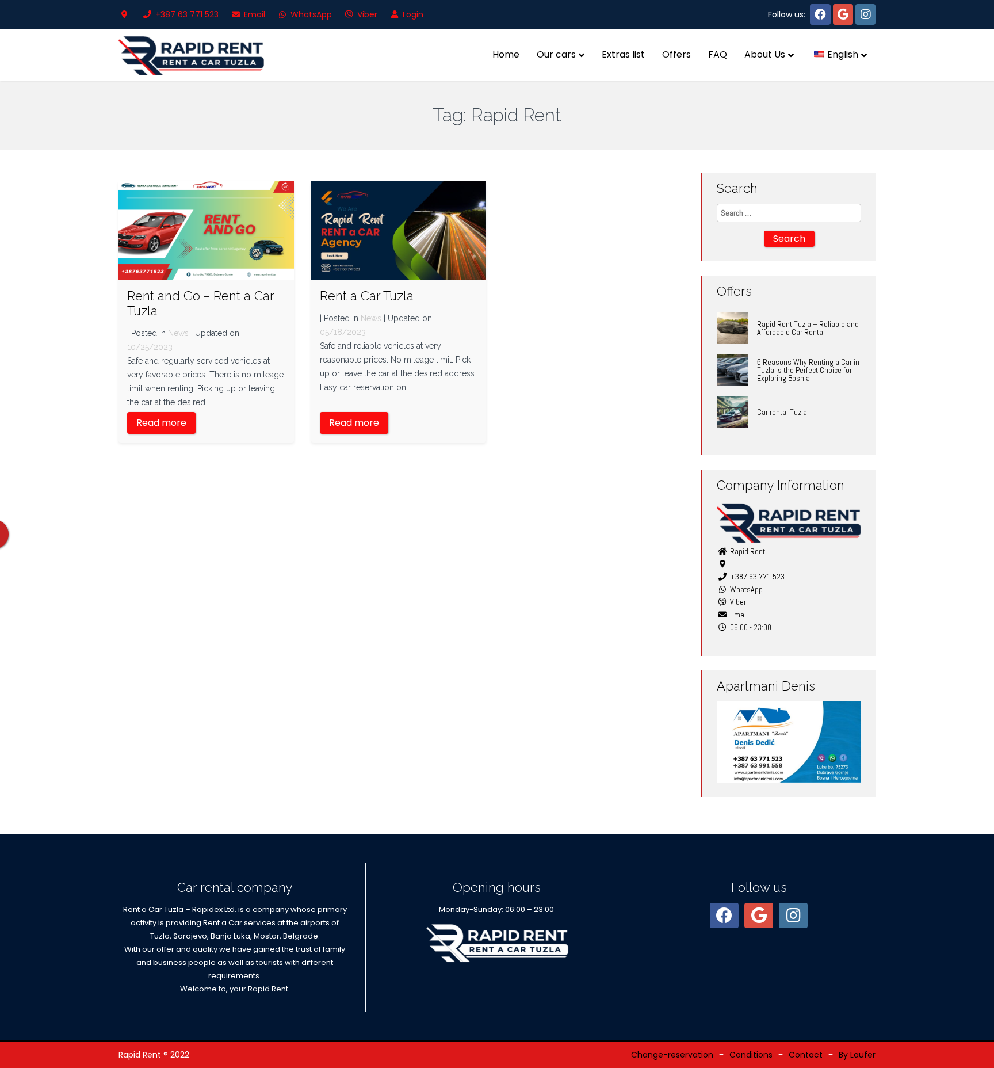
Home (505, 54)
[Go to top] (975, 1049)
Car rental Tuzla (782, 412)
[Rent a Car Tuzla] (399, 230)
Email (253, 14)
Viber (366, 14)
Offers (676, 54)
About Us (764, 54)
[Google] (843, 14)
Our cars (556, 54)
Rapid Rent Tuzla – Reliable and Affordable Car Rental (808, 328)
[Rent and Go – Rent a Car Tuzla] (206, 230)
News (178, 333)
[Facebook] (820, 14)
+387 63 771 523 (186, 14)
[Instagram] (865, 14)
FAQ (717, 54)
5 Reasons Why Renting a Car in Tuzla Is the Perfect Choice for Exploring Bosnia (808, 370)
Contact (806, 1055)
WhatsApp (310, 14)
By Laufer (857, 1055)
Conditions (751, 1055)
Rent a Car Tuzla (367, 295)
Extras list (623, 54)
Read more (161, 422)
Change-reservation (672, 1055)
